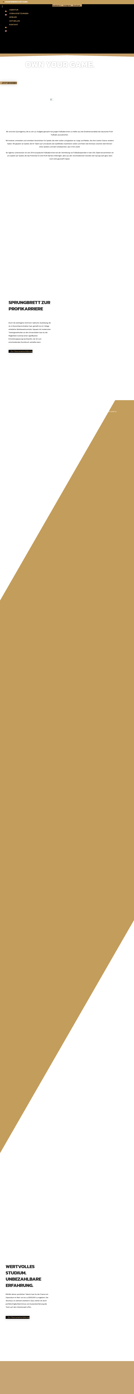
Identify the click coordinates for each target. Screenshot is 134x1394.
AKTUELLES (14, 20)
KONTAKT (13, 24)
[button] (54, 30)
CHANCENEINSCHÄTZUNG (16, 1)
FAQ (7, 7)
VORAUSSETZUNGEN (18, 13)
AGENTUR (13, 9)
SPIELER (13, 17)
